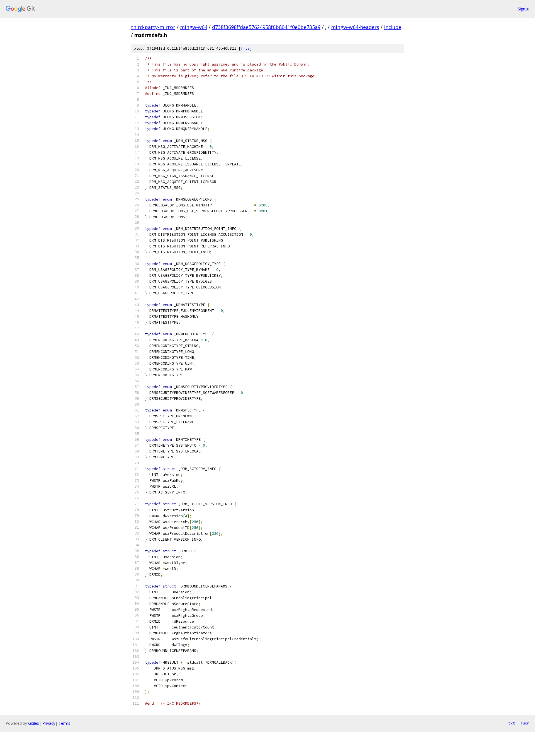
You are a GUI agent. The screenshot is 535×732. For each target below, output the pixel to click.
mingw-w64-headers (355, 27)
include (392, 27)
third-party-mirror (153, 27)
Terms (64, 723)
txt (511, 723)
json (525, 723)
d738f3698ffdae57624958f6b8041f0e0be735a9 (266, 27)
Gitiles (33, 723)
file (245, 48)
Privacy (48, 723)
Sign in (523, 8)
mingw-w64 (193, 27)
